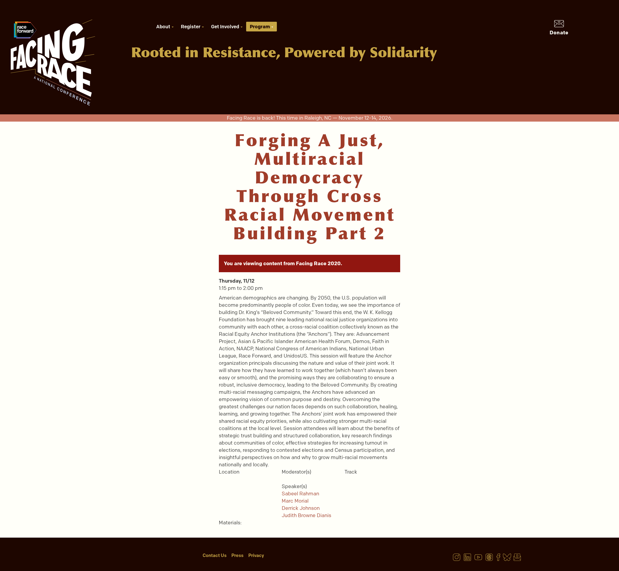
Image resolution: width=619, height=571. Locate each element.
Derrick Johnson (301, 508)
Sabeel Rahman (300, 493)
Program (260, 26)
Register (191, 26)
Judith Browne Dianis (306, 515)
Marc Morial (295, 501)
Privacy (256, 555)
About (163, 26)
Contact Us (215, 555)
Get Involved (225, 26)
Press (237, 555)
